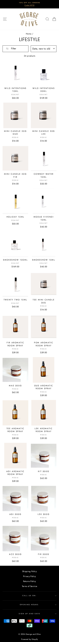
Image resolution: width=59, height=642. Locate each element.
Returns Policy (29, 581)
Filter (13, 48)
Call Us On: (29, 595)
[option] (29, 4)
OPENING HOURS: (29, 604)
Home (28, 33)
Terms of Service (29, 586)
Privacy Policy (29, 576)
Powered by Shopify (29, 639)
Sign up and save (29, 614)
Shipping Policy (29, 571)
